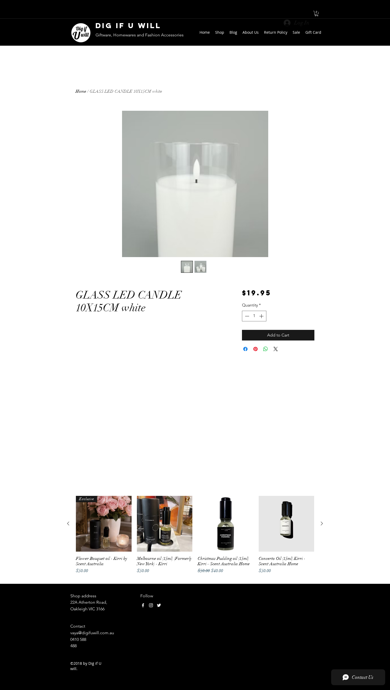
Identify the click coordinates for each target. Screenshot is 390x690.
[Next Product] (322, 523)
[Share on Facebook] (245, 349)
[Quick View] (165, 524)
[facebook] (143, 605)
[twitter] (159, 605)
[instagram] (151, 605)
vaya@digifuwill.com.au (92, 632)
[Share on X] (275, 349)
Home (81, 91)
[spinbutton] (254, 316)
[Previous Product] (68, 523)
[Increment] (262, 316)
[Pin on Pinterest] (255, 349)
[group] (195, 538)
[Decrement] (246, 316)
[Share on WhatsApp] (265, 349)
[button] (316, 13)
